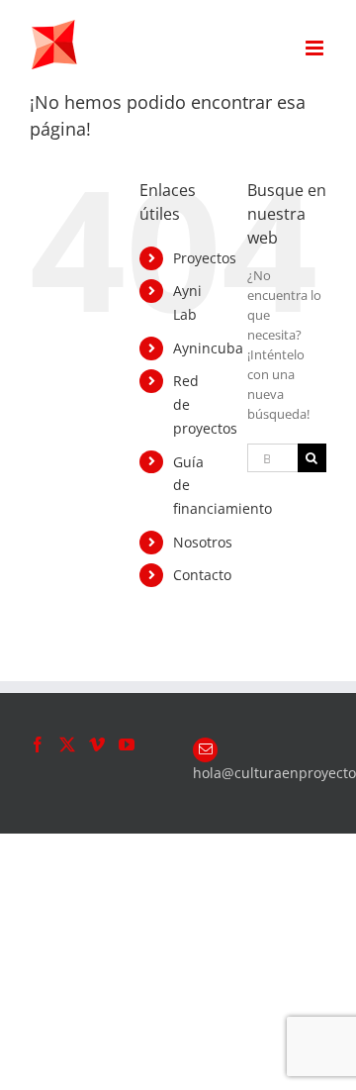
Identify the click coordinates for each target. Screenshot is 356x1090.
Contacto (202, 574)
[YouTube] (126, 744)
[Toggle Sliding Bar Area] (338, 18)
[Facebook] (37, 744)
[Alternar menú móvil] (316, 48)
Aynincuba (208, 348)
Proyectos (204, 257)
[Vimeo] (97, 744)
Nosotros (202, 542)
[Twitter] (67, 744)
